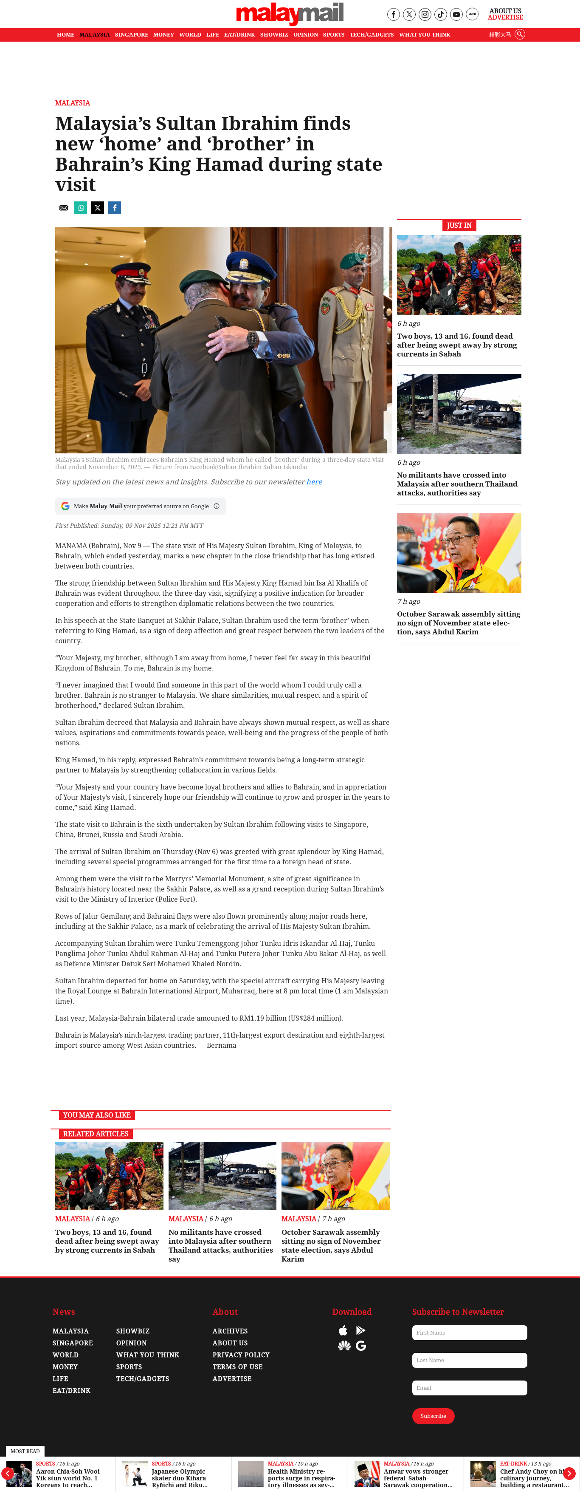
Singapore (73, 1343)
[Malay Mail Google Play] (361, 1337)
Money (65, 1367)
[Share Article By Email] (63, 212)
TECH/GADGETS (372, 34)
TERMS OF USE (238, 1367)
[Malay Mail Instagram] (424, 15)
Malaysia (280, 1464)
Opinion (131, 1343)
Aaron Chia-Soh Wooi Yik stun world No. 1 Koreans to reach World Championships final (69, 1478)
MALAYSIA (94, 34)
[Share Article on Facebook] (114, 212)
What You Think (424, 34)
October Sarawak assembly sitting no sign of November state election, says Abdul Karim (331, 1245)
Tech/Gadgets (142, 1379)
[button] (216, 506)
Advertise (505, 17)
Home (65, 34)
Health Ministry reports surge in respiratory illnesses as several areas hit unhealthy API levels (301, 1478)
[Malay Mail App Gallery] (344, 1352)
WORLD (190, 34)
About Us (505, 11)
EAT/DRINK (239, 34)
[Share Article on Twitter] (97, 212)
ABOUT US (230, 1343)
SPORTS (334, 34)
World (66, 1355)
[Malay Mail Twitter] (409, 15)
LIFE (212, 34)
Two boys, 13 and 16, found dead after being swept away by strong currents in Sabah (107, 1241)
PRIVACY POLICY (241, 1355)
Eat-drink (513, 1464)
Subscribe (433, 1416)
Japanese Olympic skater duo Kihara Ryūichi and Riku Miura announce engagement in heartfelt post (184, 1478)
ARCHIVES (230, 1331)
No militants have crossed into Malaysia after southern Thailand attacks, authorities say (221, 1245)
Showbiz (133, 1331)
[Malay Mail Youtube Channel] (456, 15)
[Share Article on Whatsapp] (80, 212)
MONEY (163, 34)
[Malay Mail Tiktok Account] (440, 15)
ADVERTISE (232, 1379)
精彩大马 (500, 34)
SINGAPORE (131, 34)
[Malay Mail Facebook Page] (393, 15)
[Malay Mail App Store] (343, 1337)
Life (60, 1379)
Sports (45, 1464)
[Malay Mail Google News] (361, 1352)
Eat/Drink (72, 1391)
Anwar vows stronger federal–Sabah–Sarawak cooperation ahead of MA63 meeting (416, 1478)
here (314, 482)
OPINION (305, 34)
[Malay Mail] (290, 24)
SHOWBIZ (274, 34)
